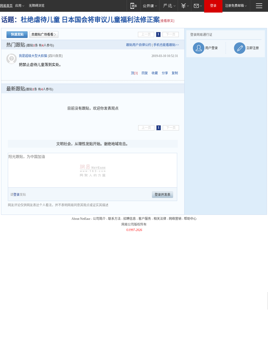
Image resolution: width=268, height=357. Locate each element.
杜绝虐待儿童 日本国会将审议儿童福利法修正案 (90, 19)
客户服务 (144, 219)
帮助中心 (190, 219)
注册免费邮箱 (234, 6)
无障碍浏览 (36, 6)
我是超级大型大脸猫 (33, 56)
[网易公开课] (150, 5)
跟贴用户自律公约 (138, 45)
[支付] (184, 5)
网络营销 (175, 219)
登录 (213, 6)
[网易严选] (168, 5)
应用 (18, 6)
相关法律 (160, 219)
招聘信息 (129, 219)
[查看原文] (167, 21)
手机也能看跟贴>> (166, 45)
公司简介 (99, 219)
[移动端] (134, 5)
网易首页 (6, 6)
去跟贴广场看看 (42, 34)
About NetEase (80, 219)
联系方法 (114, 219)
